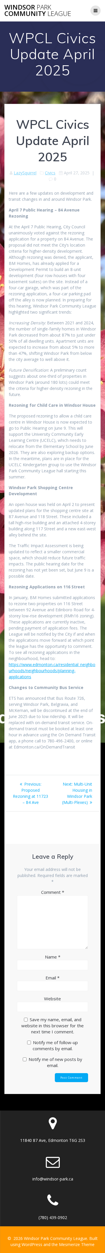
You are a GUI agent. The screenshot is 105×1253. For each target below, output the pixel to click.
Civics (50, 173)
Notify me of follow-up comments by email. (55, 1045)
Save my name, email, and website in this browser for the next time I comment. (52, 1026)
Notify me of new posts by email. (55, 1062)
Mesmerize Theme (76, 1244)
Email (53, 978)
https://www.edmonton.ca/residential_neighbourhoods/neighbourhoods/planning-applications (52, 670)
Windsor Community (37, 10)
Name (52, 957)
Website (52, 998)
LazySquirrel (25, 173)
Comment (52, 892)
